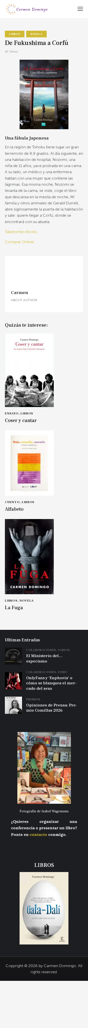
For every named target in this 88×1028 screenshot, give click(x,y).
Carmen (19, 293)
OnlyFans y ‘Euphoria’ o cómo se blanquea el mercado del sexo (51, 683)
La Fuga (14, 608)
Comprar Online (19, 241)
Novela (36, 34)
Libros (14, 34)
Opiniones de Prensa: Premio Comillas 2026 (51, 708)
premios (33, 699)
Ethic (63, 672)
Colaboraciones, (42, 650)
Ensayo (12, 413)
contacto (38, 834)
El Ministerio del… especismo (44, 658)
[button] (80, 8)
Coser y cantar (21, 420)
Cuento (12, 502)
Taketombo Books (21, 231)
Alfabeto (14, 509)
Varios (64, 650)
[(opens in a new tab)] (13, 650)
